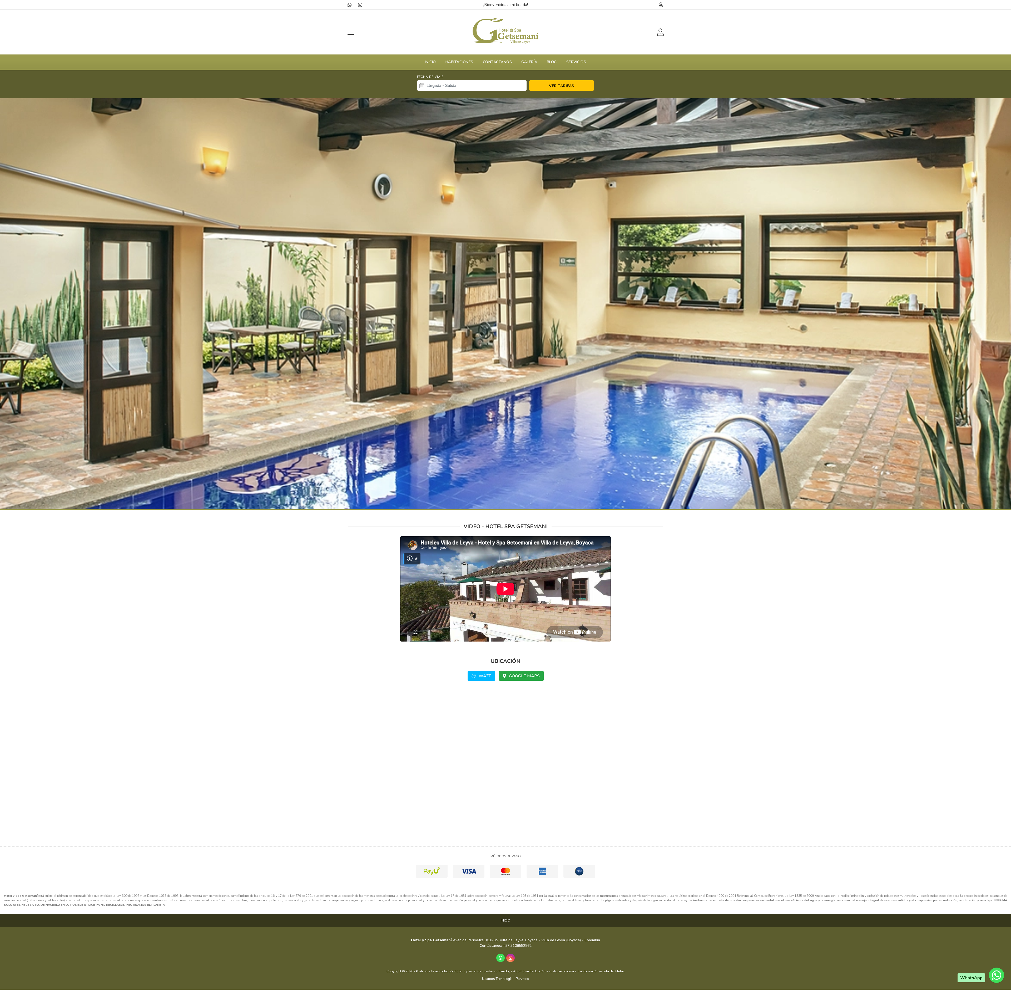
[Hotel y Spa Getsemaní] (505, 31)
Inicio (430, 61)
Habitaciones (459, 61)
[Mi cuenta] (661, 4)
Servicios (576, 61)
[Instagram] (360, 4)
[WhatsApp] (349, 4)
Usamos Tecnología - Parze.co (505, 979)
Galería (529, 61)
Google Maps (524, 676)
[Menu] (350, 32)
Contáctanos (497, 61)
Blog (552, 61)
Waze (484, 676)
